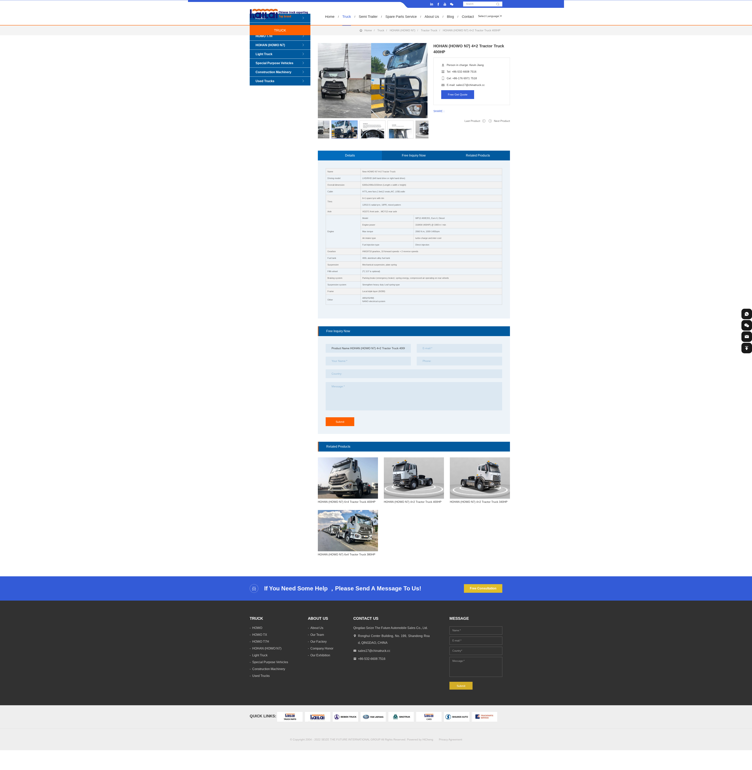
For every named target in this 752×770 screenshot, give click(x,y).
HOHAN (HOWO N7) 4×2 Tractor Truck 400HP (412, 501)
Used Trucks (265, 81)
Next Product (502, 120)
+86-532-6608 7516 (464, 71)
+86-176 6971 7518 (464, 78)
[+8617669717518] (746, 314)
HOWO (257, 628)
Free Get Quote (457, 94)
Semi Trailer (368, 17)
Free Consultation (483, 588)
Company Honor (321, 648)
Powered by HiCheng (420, 739)
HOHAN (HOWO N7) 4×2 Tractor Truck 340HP (478, 501)
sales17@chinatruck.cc (470, 84)
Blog (450, 17)
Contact (468, 17)
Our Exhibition (320, 655)
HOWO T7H (264, 36)
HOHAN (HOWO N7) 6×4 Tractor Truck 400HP (346, 501)
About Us (432, 17)
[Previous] (318, 120)
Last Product (472, 120)
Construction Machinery (273, 72)
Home (329, 17)
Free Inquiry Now (414, 155)
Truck (346, 17)
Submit (340, 421)
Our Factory (318, 641)
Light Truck (264, 54)
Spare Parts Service (401, 17)
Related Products (478, 155)
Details (350, 155)
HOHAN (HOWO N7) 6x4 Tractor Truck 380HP (346, 554)
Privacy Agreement (450, 739)
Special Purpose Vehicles (274, 63)
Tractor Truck (429, 30)
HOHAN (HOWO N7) (402, 30)
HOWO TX (259, 634)
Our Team (317, 634)
